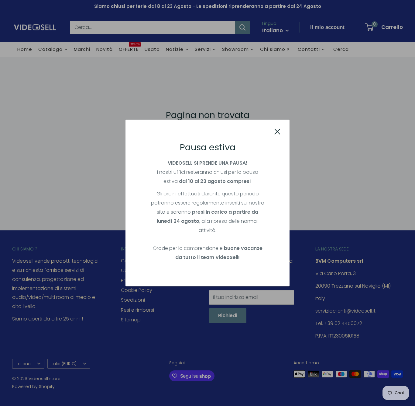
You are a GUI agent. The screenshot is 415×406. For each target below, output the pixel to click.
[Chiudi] (277, 131)
